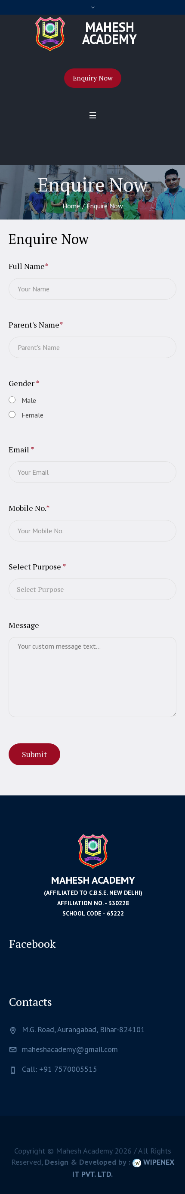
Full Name (29, 266)
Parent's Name (36, 324)
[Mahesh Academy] (93, 851)
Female (32, 415)
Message (24, 625)
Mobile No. (29, 508)
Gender (24, 383)
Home (71, 205)
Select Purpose (37, 566)
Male (29, 400)
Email (21, 449)
